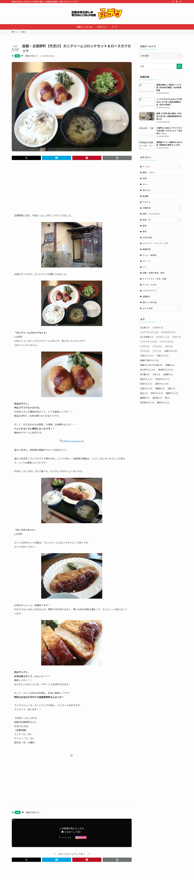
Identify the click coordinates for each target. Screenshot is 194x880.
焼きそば (147, 190)
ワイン (157, 351)
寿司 (145, 231)
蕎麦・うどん (149, 172)
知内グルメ (157, 393)
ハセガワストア (150, 290)
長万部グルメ (147, 402)
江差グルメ (146, 388)
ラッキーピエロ (150, 284)
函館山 (170, 365)
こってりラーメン (149, 332)
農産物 (144, 397)
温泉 (171, 388)
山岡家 (168, 374)
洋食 (145, 178)
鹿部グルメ (163, 402)
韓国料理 (147, 249)
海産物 (160, 388)
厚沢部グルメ (165, 369)
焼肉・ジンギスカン (151, 213)
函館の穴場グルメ (31, 56)
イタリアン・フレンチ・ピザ (155, 243)
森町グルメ (161, 383)
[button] (26, 158)
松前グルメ (146, 383)
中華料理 (147, 207)
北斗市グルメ (147, 369)
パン (145, 267)
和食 (17, 56)
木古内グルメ (162, 379)
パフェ (157, 346)
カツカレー (162, 337)
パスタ (144, 346)
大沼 (156, 374)
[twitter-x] (173, 1)
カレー (146, 184)
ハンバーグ (166, 341)
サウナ (177, 337)
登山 (144, 393)
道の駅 (157, 397)
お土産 (144, 327)
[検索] (180, 1)
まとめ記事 (146, 337)
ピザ (169, 346)
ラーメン (146, 166)
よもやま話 (148, 308)
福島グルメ (172, 393)
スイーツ (147, 261)
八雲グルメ (162, 355)
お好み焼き (148, 237)
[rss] (177, 1)
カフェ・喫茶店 (150, 255)
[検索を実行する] (179, 66)
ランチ (144, 351)
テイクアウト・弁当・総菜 (154, 278)
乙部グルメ (146, 355)
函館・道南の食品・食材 (153, 272)
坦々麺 (144, 374)
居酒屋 (146, 196)
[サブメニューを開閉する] (179, 167)
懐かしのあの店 (150, 302)
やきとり (147, 201)
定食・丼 (147, 219)
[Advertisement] (72, 184)
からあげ (158, 327)
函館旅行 (147, 296)
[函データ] (97, 14)
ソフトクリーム (148, 341)
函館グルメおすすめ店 (151, 365)
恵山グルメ (146, 379)
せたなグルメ (168, 332)
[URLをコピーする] (117, 158)
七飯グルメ (170, 351)
